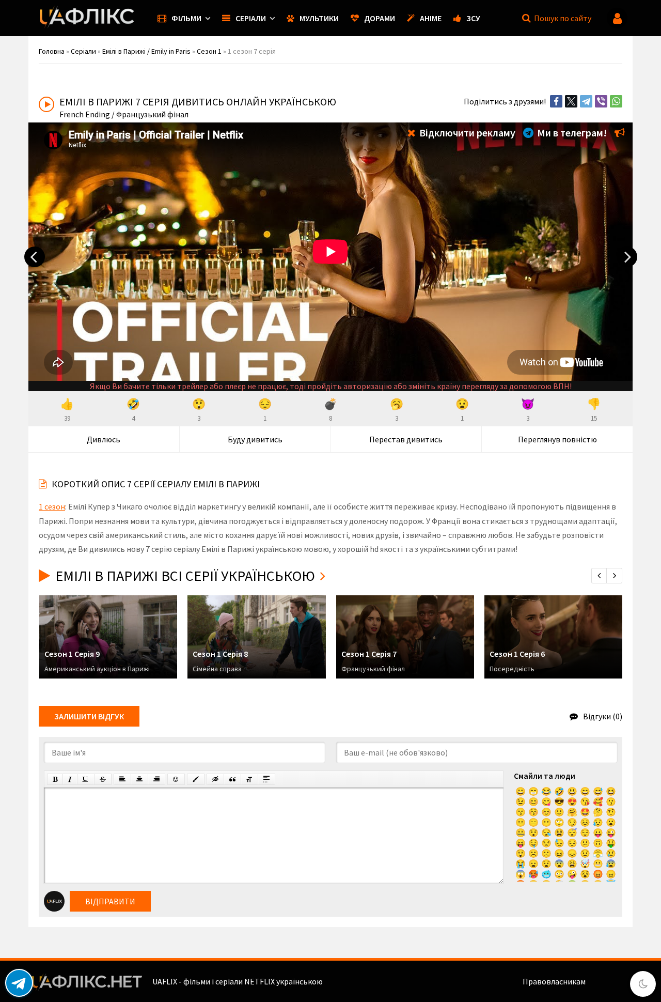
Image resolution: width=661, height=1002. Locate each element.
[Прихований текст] (215, 779)
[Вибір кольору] (195, 779)
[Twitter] (571, 101)
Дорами (379, 18)
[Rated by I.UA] (610, 981)
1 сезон (52, 506)
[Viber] (601, 101)
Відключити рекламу (466, 132)
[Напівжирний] (55, 779)
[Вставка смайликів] (176, 779)
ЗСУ (473, 18)
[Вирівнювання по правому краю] (156, 779)
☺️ (546, 812)
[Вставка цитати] (232, 779)
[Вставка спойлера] (266, 779)
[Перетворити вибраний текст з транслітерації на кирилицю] (249, 779)
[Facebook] (556, 101)
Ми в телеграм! (571, 132)
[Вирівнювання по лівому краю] (122, 779)
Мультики (319, 18)
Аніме (431, 18)
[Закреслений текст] (103, 779)
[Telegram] (586, 101)
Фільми (186, 18)
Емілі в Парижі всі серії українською (185, 575)
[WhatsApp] (616, 101)
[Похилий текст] (69, 779)
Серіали (250, 18)
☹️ (533, 853)
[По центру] (139, 779)
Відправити (110, 901)
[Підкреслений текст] (86, 779)
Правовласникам (554, 981)
